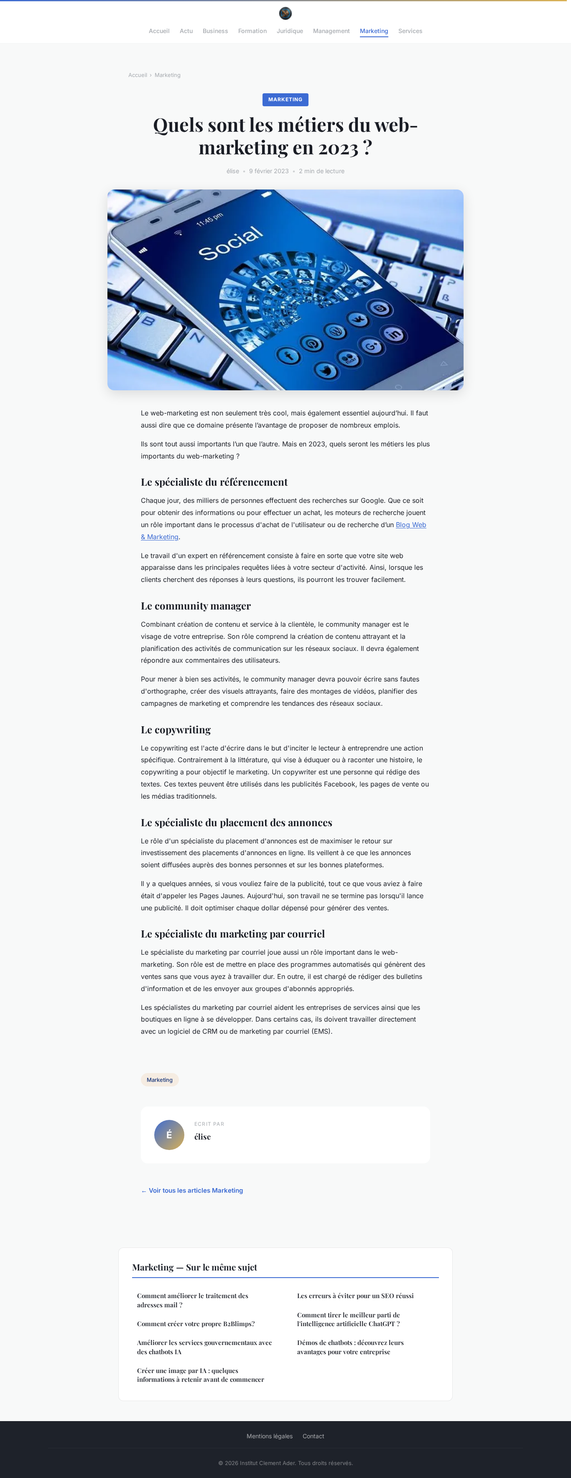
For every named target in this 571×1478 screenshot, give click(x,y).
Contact (313, 1436)
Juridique (290, 30)
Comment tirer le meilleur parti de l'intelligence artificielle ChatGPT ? (348, 1319)
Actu (186, 30)
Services (410, 30)
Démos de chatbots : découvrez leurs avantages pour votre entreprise (350, 1346)
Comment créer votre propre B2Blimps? (196, 1323)
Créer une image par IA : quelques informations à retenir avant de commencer (200, 1374)
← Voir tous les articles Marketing (192, 1190)
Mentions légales (270, 1436)
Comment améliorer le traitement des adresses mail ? (192, 1300)
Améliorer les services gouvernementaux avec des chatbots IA (204, 1346)
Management (331, 30)
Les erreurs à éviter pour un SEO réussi (355, 1295)
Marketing (374, 30)
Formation (252, 30)
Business (215, 30)
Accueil (159, 30)
